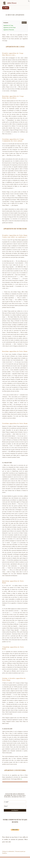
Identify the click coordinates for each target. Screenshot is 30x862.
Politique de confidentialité (8, 851)
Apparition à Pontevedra (8, 29)
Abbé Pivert (11, 3)
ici (21, 779)
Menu (6, 7)
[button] (29, 1)
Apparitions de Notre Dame (9, 27)
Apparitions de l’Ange (8, 25)
